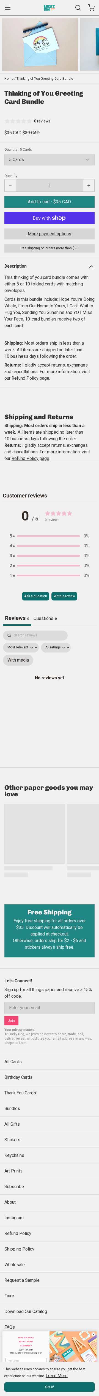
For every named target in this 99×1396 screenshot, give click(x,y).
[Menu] (9, 7)
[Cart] (89, 7)
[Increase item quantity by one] (88, 185)
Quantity (18, 149)
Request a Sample (22, 1280)
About (10, 1202)
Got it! (49, 1387)
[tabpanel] (49, 683)
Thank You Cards (20, 1092)
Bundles (12, 1108)
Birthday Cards (18, 1077)
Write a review (64, 596)
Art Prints (13, 1171)
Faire (9, 1295)
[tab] (45, 619)
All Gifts (12, 1124)
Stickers (12, 1139)
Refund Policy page (30, 458)
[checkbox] (18, 660)
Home (8, 79)
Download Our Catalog (25, 1311)
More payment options (49, 233)
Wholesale (14, 1264)
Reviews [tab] (17, 618)
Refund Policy (17, 1233)
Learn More (57, 1375)
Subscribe (14, 1186)
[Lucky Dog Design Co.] (49, 7)
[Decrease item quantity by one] (10, 185)
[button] (49, 202)
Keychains (14, 1155)
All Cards (13, 1061)
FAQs (9, 1327)
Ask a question (35, 596)
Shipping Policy (19, 1249)
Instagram (14, 1217)
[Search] (75, 7)
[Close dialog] (93, 1334)
